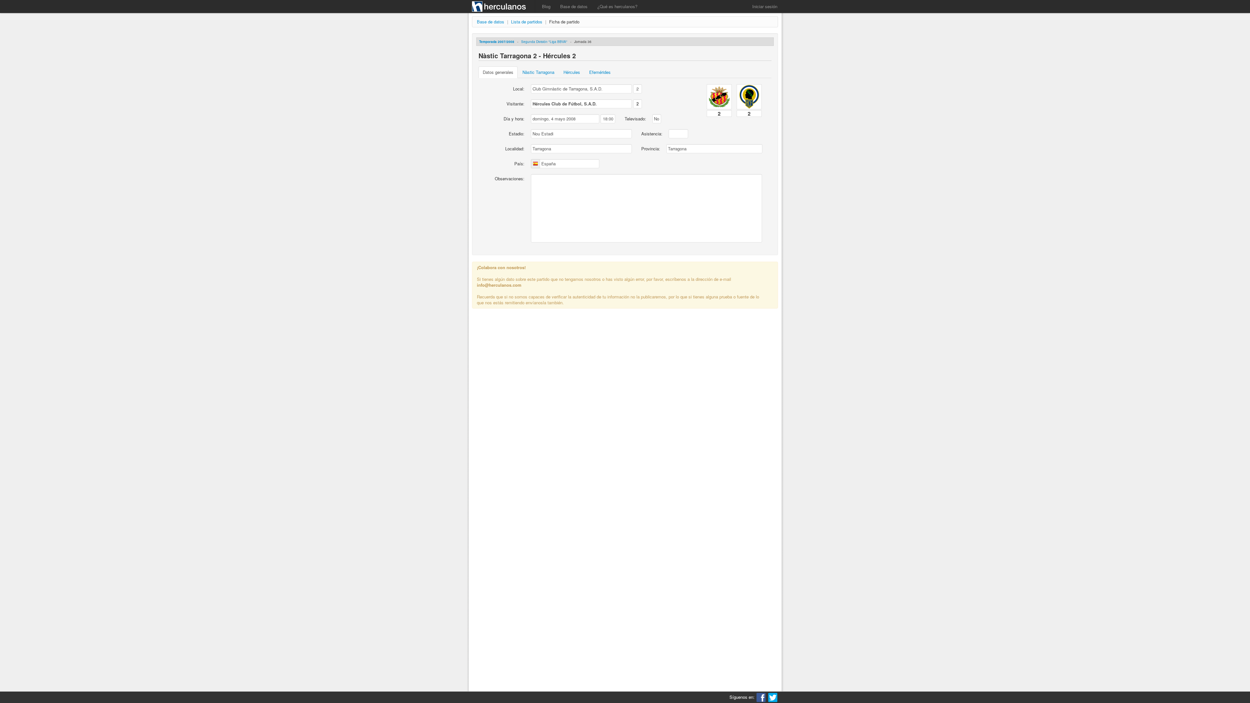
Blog (546, 6)
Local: (518, 89)
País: (519, 163)
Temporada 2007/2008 (496, 41)
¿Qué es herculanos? (617, 6)
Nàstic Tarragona (538, 72)
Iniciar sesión (764, 6)
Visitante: (515, 104)
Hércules (571, 72)
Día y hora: (514, 119)
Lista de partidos (526, 22)
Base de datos (574, 6)
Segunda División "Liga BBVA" (544, 41)
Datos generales (498, 72)
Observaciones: (509, 178)
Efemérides (600, 72)
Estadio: (516, 134)
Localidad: (514, 148)
